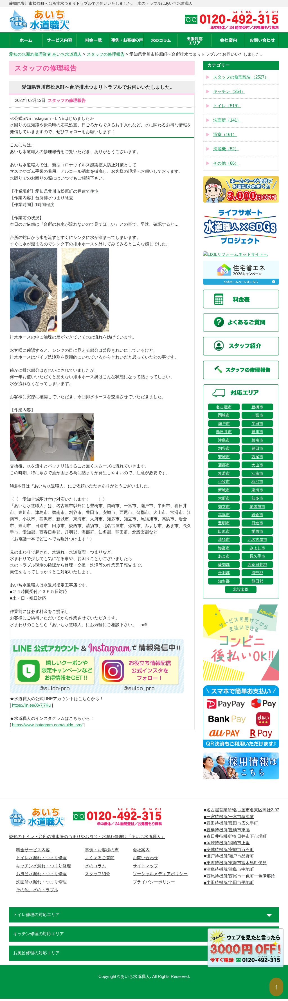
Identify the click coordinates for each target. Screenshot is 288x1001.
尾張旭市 (257, 506)
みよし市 (257, 548)
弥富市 (224, 548)
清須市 (224, 539)
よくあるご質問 (99, 858)
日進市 (257, 523)
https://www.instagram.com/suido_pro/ (47, 725)
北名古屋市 (257, 539)
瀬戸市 (224, 423)
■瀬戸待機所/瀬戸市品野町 (229, 856)
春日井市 (224, 431)
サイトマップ (145, 866)
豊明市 (224, 523)
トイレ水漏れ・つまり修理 (41, 858)
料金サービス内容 (33, 850)
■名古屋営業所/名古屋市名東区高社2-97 (241, 810)
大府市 (224, 498)
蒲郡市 (224, 465)
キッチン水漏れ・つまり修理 (43, 866)
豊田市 (257, 448)
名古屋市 (224, 407)
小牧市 (224, 481)
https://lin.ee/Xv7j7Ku (31, 705)
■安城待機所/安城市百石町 (229, 849)
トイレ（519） (227, 106)
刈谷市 (224, 448)
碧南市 (257, 440)
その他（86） (226, 163)
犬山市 (257, 465)
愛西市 (257, 531)
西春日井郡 (257, 564)
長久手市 (257, 556)
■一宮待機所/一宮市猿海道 (229, 816)
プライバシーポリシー (154, 882)
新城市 (224, 490)
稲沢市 (257, 481)
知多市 (257, 498)
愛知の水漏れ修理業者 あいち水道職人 (45, 54)
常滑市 (224, 473)
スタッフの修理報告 (106, 54)
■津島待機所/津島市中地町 (229, 869)
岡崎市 (224, 415)
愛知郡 (224, 564)
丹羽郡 (224, 572)
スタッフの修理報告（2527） (241, 77)
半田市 (257, 423)
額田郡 (257, 581)
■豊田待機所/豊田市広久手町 (231, 823)
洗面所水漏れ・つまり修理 (41, 882)
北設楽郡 (241, 589)
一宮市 (257, 415)
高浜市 (224, 514)
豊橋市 (257, 407)
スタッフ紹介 (97, 874)
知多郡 (224, 581)
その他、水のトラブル (37, 890)
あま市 (224, 556)
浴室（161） (225, 134)
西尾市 (257, 456)
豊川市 (257, 431)
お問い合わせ (145, 858)
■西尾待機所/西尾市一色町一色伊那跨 (239, 876)
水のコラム (95, 866)
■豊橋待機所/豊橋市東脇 (227, 830)
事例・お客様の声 (102, 850)
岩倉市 (257, 514)
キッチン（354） (229, 91)
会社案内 (141, 850)
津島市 (224, 440)
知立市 (224, 506)
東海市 (257, 490)
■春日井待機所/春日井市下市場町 (235, 836)
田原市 (224, 531)
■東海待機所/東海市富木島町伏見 (235, 863)
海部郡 (257, 572)
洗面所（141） (227, 120)
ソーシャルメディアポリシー (160, 874)
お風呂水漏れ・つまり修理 (41, 874)
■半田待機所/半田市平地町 (229, 882)
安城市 (224, 456)
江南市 (257, 473)
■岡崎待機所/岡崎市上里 (227, 843)
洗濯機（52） (226, 149)
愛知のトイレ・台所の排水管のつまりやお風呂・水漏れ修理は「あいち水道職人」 (87, 836)
